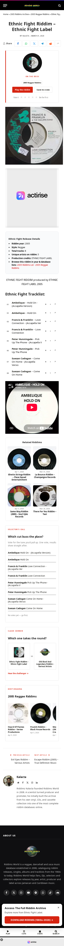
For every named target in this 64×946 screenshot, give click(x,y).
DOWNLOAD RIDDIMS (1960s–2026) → (32, 920)
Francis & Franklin (22, 319)
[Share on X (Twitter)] (34, 43)
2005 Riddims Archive (19, 14)
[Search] (59, 5)
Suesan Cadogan (21, 358)
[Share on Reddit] (50, 43)
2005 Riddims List (25, 265)
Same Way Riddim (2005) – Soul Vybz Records (19, 514)
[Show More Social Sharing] (58, 43)
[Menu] (5, 5)
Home (5, 14)
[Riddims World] (32, 5)
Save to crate (43, 89)
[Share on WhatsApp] (26, 43)
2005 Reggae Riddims (40, 14)
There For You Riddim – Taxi (44, 512)
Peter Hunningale (22, 339)
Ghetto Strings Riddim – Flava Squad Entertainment (19, 477)
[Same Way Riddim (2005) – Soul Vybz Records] (19, 494)
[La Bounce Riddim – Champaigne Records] (44, 458)
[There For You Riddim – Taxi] (44, 494)
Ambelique (18, 302)
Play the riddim (22, 89)
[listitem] (18, 719)
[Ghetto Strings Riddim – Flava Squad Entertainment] (19, 458)
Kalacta (26, 36)
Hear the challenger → (18, 673)
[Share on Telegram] (42, 43)
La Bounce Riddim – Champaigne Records (44, 475)
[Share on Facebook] (18, 43)
